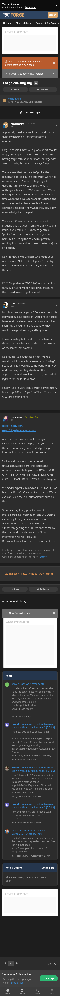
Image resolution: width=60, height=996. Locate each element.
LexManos (16, 417)
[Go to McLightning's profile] (4, 100)
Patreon (43, 556)
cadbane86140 (21, 855)
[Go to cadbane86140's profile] (7, 831)
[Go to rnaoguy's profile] (7, 725)
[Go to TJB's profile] (7, 684)
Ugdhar (18, 796)
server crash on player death (28, 684)
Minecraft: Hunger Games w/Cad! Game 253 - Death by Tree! (31, 832)
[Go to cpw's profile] (5, 305)
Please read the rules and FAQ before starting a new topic (23, 63)
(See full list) (48, 867)
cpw (13, 303)
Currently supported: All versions (27, 73)
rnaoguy (18, 759)
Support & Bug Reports (29, 101)
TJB (15, 716)
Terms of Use (16, 982)
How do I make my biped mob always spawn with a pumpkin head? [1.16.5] (33, 725)
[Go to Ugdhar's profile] (7, 768)
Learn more (6, 5)
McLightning (15, 98)
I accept (50, 978)
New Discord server (19, 612)
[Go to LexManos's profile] (5, 418)
